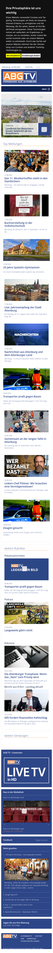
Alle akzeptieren (13, 55)
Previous (4, 116)
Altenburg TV (26, 936)
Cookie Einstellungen (30, 941)
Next (48, 116)
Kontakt (38, 936)
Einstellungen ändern (31, 55)
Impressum (31, 938)
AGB (22, 938)
